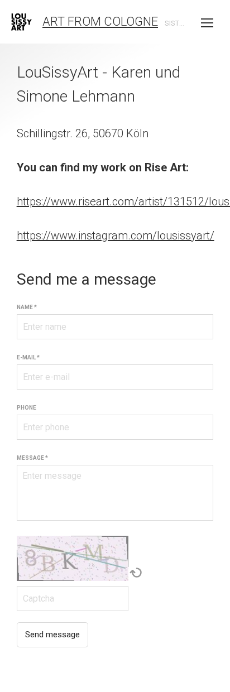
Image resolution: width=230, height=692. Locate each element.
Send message (52, 634)
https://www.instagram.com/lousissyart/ (115, 235)
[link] (21, 21)
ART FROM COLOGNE (100, 21)
